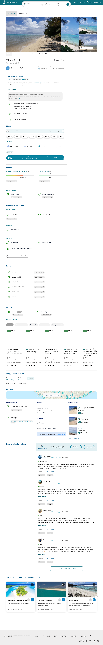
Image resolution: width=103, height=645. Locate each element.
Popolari (10, 325)
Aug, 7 (54, 136)
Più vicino (39, 406)
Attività (47, 54)
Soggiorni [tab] (23, 14)
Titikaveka (54, 84)
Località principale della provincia (44, 410)
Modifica (30, 378)
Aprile (34, 131)
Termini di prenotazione (63, 635)
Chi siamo (36, 635)
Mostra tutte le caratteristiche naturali (17, 256)
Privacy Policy (55, 635)
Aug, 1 (10, 136)
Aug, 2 (17, 136)
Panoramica (17, 54)
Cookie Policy (48, 635)
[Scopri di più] (37, 103)
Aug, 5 (39, 136)
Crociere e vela (45, 325)
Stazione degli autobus (42, 426)
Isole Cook (16, 84)
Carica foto (89, 447)
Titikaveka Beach (83, 420)
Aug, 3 (24, 136)
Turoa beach (82, 430)
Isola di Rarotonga (40, 82)
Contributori (43, 636)
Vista (55, 158)
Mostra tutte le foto (87, 48)
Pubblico (25, 54)
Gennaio (10, 131)
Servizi (41, 54)
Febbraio (18, 131)
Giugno (50, 131)
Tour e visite (33, 325)
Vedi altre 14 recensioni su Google (66, 568)
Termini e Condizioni (73, 635)
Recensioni (55, 54)
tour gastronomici (57, 325)
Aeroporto (39, 422)
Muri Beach (81, 410)
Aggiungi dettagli (11, 181)
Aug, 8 (61, 136)
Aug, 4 (32, 136)
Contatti (97, 636)
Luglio (58, 131)
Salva (57, 60)
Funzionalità (33, 54)
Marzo (26, 131)
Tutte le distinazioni (83, 635)
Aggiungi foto (44, 68)
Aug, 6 (47, 136)
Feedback (92, 636)
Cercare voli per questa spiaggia (47, 434)
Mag (42, 131)
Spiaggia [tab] (11, 14)
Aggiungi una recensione (58, 68)
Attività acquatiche (21, 325)
